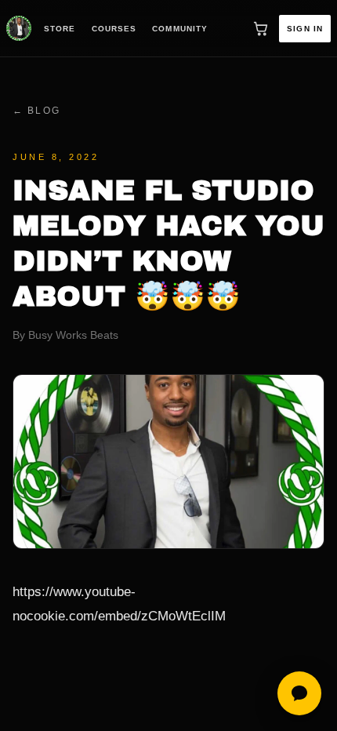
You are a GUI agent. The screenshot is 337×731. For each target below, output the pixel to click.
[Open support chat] (299, 693)
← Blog (36, 110)
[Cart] (260, 28)
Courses (114, 28)
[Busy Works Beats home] (18, 28)
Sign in (305, 28)
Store (60, 28)
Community (180, 28)
